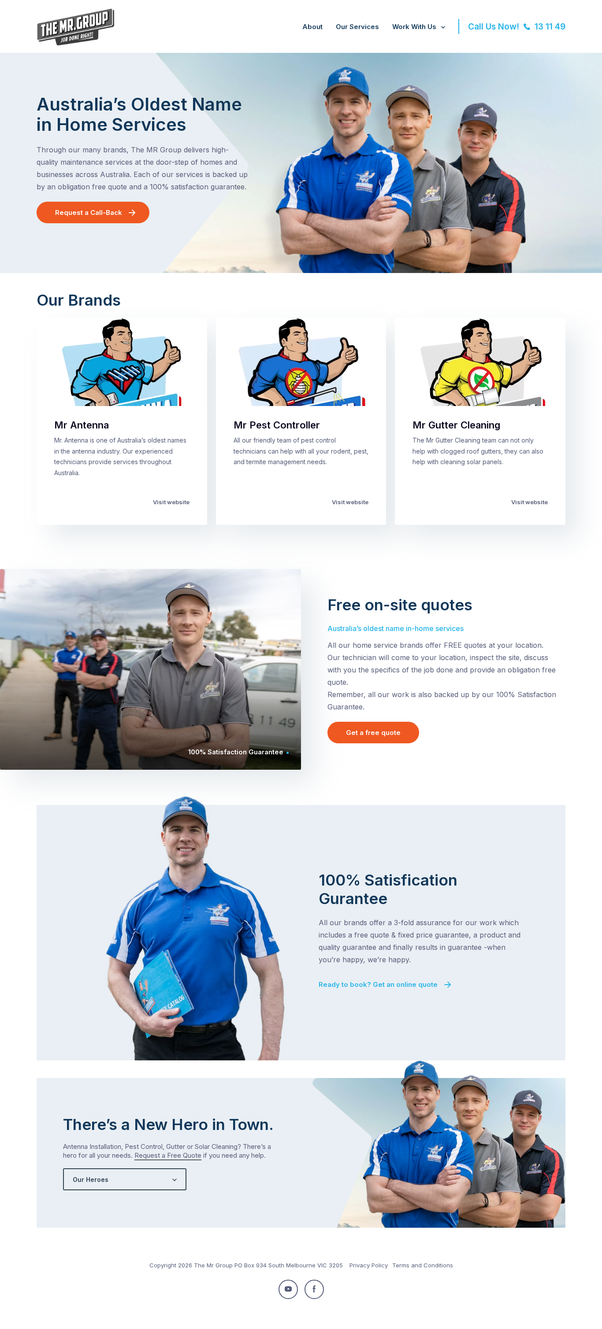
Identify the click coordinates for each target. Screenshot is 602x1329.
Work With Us (414, 26)
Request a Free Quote (167, 1155)
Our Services (357, 26)
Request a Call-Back (88, 212)
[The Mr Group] (75, 42)
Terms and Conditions (422, 1265)
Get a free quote (373, 732)
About (312, 26)
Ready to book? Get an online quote (378, 984)
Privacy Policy (368, 1265)
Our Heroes (90, 1179)
